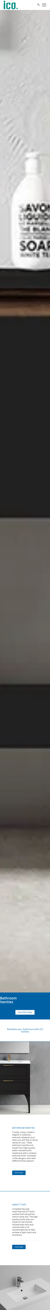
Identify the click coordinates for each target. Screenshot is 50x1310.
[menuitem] (37, 5)
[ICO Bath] (21, 5)
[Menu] (43, 5)
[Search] (37, 5)
